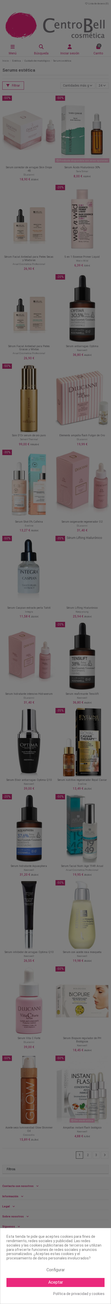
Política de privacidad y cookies (79, 1294)
